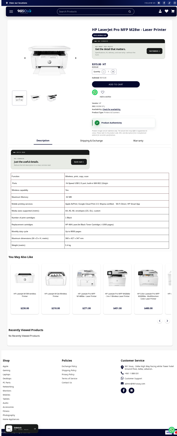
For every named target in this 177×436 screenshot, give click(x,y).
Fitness (6, 411)
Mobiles (6, 394)
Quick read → (79, 162)
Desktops (7, 378)
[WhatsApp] (175, 3)
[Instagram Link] (131, 390)
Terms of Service (69, 378)
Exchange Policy (69, 366)
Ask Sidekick (154, 51)
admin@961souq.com (135, 383)
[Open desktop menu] (11, 11)
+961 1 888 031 (132, 373)
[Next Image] (76, 58)
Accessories (8, 407)
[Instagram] (159, 3)
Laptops (6, 374)
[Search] (130, 11)
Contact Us (67, 382)
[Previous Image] (25, 58)
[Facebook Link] (123, 390)
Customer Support (133, 378)
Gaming (6, 370)
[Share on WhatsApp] (95, 92)
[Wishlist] (166, 11)
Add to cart (116, 84)
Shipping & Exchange (91, 140)
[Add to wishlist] (102, 92)
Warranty (138, 140)
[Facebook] (164, 3)
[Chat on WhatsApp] (172, 430)
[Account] (160, 11)
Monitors (7, 390)
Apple (5, 366)
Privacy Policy (68, 374)
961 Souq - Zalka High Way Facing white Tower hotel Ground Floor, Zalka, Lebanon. (149, 367)
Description (43, 140)
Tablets (6, 399)
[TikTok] (169, 3)
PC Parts (7, 382)
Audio (5, 403)
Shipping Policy (69, 370)
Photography (9, 415)
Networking (8, 386)
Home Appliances (11, 419)
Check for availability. (112, 109)
